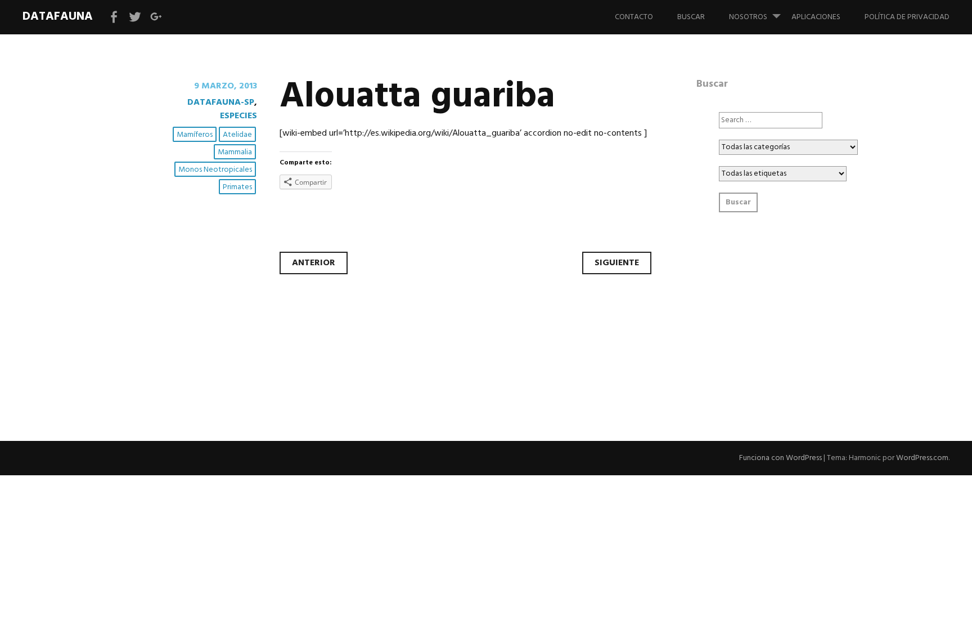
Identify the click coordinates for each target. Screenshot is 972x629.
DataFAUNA (57, 16)
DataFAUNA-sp (220, 102)
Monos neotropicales (215, 169)
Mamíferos (195, 134)
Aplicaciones (815, 17)
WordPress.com (922, 458)
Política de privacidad (907, 17)
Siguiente (617, 263)
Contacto (634, 17)
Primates (237, 187)
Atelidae (237, 134)
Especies (238, 116)
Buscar (691, 17)
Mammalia (235, 152)
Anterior (313, 263)
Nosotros (748, 17)
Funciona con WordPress (780, 458)
